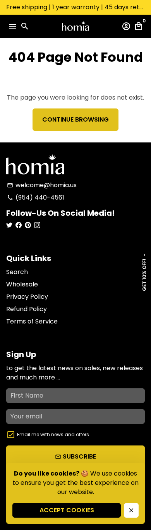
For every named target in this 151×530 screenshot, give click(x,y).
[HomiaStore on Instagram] (37, 225)
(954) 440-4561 (35, 197)
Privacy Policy (27, 296)
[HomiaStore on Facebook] (18, 225)
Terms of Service (32, 321)
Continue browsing (75, 119)
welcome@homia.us (42, 185)
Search (17, 272)
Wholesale (22, 284)
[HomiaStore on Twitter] (9, 225)
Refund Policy (26, 309)
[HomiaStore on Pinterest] (28, 225)
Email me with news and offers (53, 434)
